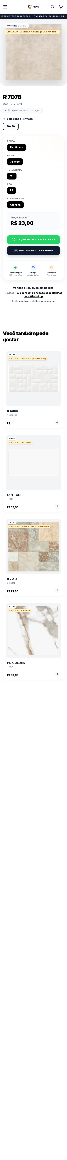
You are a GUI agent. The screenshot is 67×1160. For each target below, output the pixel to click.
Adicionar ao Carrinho (36, 250)
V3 (11, 176)
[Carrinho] (60, 6)
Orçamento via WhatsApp (36, 239)
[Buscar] (52, 6)
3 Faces (15, 161)
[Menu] (5, 7)
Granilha (15, 204)
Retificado (16, 147)
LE (11, 190)
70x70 (11, 126)
